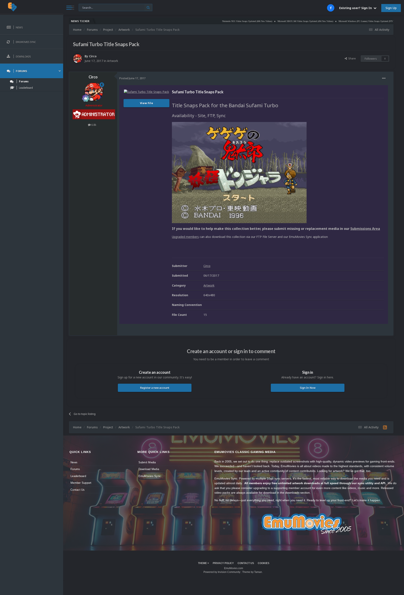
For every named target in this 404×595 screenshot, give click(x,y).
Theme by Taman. (252, 572)
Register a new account (154, 388)
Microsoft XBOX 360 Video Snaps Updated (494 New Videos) (283, 21)
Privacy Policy (223, 563)
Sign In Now (307, 388)
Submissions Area (365, 228)
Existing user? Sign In (356, 8)
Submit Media (147, 462)
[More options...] (384, 78)
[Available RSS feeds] (385, 427)
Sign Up (391, 8)
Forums (75, 469)
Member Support (81, 482)
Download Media (148, 469)
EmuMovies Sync (149, 476)
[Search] (148, 7)
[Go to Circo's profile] (77, 58)
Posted (132, 78)
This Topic (87, 7)
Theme (202, 563)
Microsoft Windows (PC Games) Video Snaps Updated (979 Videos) (347, 21)
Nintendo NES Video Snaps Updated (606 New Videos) (225, 21)
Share (351, 58)
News (73, 462)
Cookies (263, 563)
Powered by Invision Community (221, 572)
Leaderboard (78, 476)
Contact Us (77, 489)
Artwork (112, 61)
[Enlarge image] (239, 172)
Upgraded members (185, 237)
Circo (93, 56)
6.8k (93, 125)
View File (146, 103)
